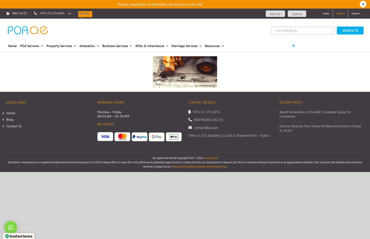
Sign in (297, 14)
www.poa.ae (210, 158)
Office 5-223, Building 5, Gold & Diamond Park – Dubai (228, 135)
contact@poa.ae (206, 127)
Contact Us (14, 126)
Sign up (275, 14)
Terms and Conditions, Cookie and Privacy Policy (199, 166)
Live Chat (84, 13)
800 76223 (19, 13)
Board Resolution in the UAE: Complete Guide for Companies (315, 114)
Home (10, 113)
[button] (10, 227)
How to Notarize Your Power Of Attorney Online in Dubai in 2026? (320, 128)
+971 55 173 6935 (52, 13)
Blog (9, 119)
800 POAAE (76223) (208, 119)
